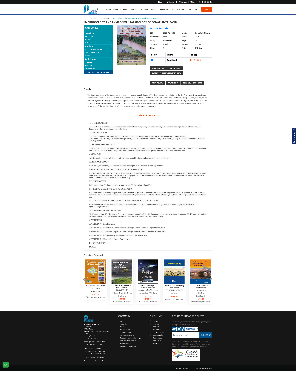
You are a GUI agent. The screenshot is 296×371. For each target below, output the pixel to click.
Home (108, 9)
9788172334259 (169, 33)
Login (161, 2)
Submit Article (158, 335)
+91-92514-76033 (96, 345)
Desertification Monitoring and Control (174, 286)
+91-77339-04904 (98, 341)
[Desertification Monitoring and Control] (174, 272)
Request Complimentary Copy (167, 73)
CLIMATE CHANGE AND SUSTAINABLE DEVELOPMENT (122, 287)
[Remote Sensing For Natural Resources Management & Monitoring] (148, 272)
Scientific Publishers (202, 33)
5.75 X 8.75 (199, 44)
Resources (157, 329)
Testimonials (157, 338)
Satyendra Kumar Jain (159, 28)
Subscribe (206, 335)
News (122, 327)
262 (196, 40)
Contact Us (192, 9)
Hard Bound (167, 40)
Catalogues (144, 9)
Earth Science (104, 18)
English (165, 44)
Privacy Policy (125, 329)
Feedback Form (125, 343)
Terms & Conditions (127, 335)
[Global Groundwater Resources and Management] (200, 272)
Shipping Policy (125, 332)
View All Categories (98, 72)
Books (125, 9)
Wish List (183, 2)
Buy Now (176, 68)
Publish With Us (178, 9)
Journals (134, 9)
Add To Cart (159, 68)
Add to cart (92, 297)
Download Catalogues (128, 346)
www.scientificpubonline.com (98, 361)
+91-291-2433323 (95, 348)
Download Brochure (192, 83)
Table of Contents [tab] (148, 115)
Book (165, 37)
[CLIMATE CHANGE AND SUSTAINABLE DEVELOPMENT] (121, 272)
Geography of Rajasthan (95, 285)
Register (171, 2)
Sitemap (156, 343)
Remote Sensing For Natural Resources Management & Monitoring (148, 287)
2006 (197, 37)
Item (193, 2)
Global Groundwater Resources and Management (200, 287)
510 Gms (198, 48)
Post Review (157, 83)
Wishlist (174, 83)
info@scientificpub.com (96, 357)
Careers (156, 327)
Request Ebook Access (160, 9)
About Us (117, 9)
